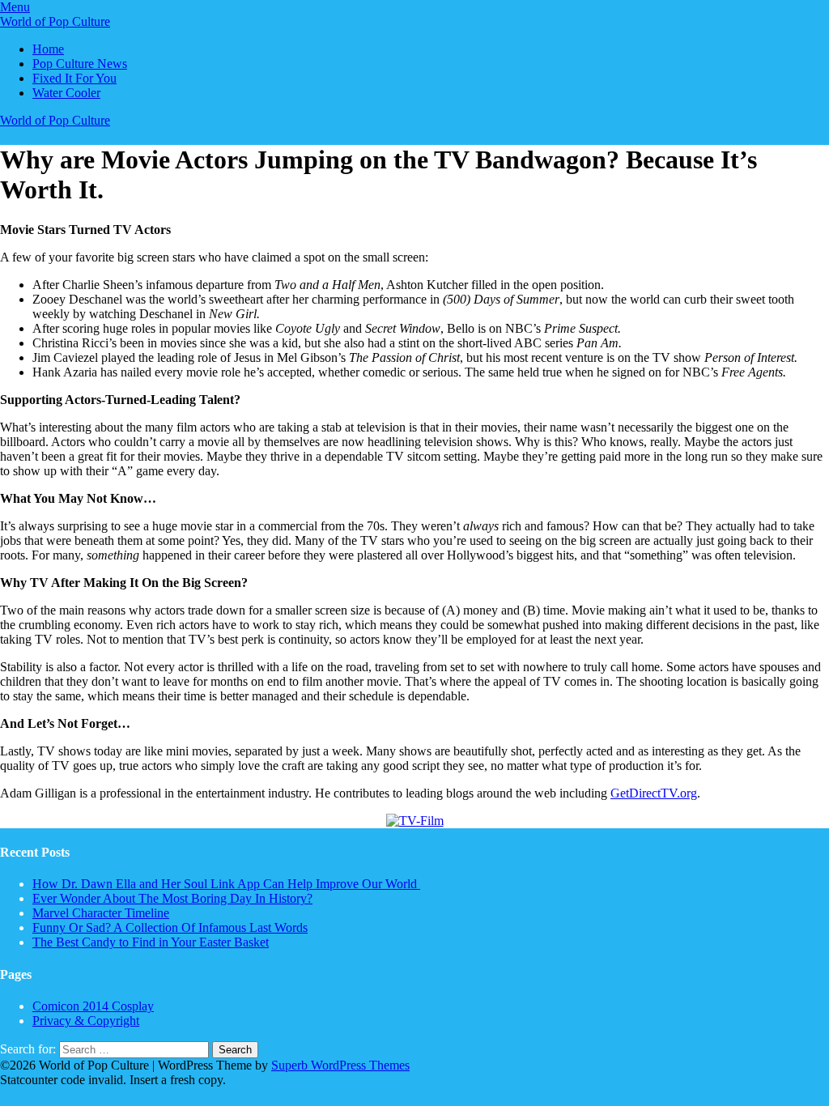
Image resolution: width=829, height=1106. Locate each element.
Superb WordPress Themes (340, 1065)
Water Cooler (66, 93)
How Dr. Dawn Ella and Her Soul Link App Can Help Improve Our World (226, 884)
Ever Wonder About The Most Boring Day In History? (172, 898)
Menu (15, 7)
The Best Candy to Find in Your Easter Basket (150, 942)
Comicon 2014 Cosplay (93, 1006)
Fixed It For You (74, 78)
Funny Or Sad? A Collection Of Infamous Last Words (170, 927)
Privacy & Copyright (85, 1020)
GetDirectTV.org (653, 793)
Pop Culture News (79, 63)
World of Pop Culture (55, 21)
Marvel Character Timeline (100, 913)
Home (48, 49)
